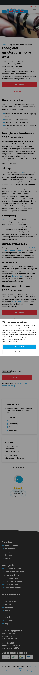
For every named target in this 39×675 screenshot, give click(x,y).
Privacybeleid (12, 342)
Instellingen (19, 352)
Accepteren (19, 347)
